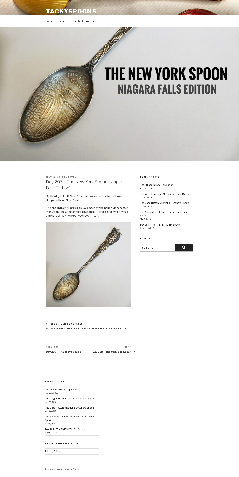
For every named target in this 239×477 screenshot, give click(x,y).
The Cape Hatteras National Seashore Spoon (164, 203)
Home (49, 21)
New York (98, 328)
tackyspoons (71, 11)
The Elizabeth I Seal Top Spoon (156, 184)
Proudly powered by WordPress (62, 469)
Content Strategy (83, 21)
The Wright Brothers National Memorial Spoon (165, 194)
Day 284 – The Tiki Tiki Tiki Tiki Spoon (160, 224)
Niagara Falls (116, 328)
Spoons (63, 21)
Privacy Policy (52, 451)
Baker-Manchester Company (70, 328)
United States (73, 324)
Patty (72, 177)
